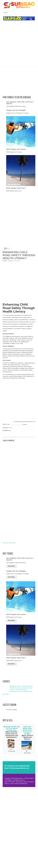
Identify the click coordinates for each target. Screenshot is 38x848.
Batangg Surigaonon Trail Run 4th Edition (21, 686)
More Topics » (7, 694)
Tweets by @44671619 (9, 543)
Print (16, 260)
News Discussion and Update (19, 688)
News (10, 427)
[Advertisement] (19, 41)
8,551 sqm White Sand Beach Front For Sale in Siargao (27, 730)
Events (30, 688)
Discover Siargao (28, 781)
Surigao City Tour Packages (16, 110)
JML (12, 783)
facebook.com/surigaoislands (18, 766)
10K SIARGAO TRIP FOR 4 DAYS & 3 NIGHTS (19, 103)
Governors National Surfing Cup (19, 689)
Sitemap (25, 783)
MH (21, 783)
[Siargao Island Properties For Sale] (19, 18)
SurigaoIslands (11, 260)
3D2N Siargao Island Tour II (16, 188)
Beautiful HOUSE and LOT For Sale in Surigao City (12, 728)
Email (18, 260)
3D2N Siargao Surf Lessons (16, 149)
